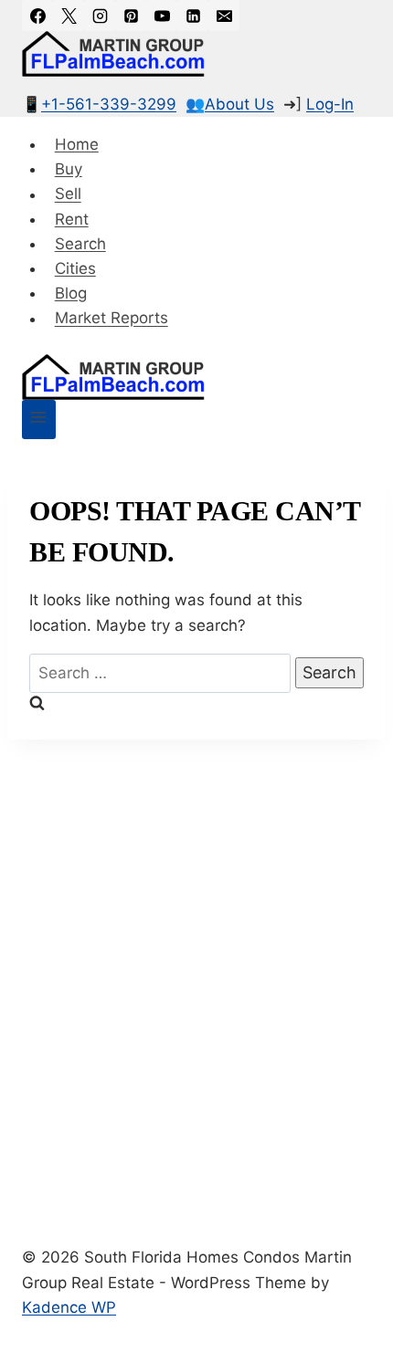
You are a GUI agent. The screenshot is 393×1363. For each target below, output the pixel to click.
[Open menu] (39, 419)
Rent (72, 219)
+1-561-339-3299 (108, 104)
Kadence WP (69, 1307)
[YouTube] (161, 15)
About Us (239, 104)
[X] (68, 15)
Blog (71, 293)
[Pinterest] (130, 15)
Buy (68, 169)
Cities (75, 268)
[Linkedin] (192, 15)
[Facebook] (37, 15)
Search (80, 244)
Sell (68, 194)
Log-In (330, 104)
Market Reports (111, 318)
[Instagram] (99, 15)
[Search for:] (162, 673)
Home (77, 144)
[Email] (223, 15)
